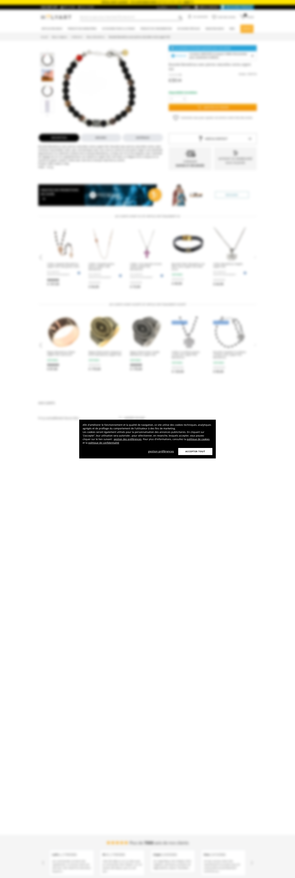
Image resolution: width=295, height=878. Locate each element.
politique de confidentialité (103, 442)
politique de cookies (198, 439)
